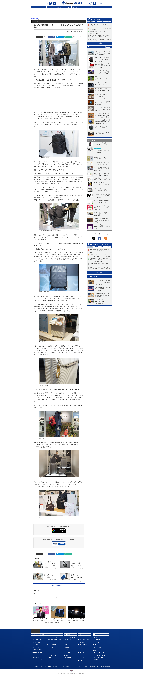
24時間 (96, 21)
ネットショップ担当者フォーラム (54, 639)
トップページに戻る (59, 598)
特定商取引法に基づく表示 (106, 666)
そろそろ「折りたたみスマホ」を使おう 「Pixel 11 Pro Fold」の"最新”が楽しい (58, 620)
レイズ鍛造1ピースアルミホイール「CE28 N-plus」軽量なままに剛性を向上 (102, 53)
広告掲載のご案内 (56, 666)
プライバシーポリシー (77, 666)
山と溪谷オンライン (69, 650)
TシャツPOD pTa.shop (99, 652)
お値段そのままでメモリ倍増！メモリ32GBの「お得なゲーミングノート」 (102, 65)
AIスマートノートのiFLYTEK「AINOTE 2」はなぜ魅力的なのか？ (102, 109)
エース (35, 593)
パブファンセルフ (98, 647)
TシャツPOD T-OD (69, 642)
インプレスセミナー (51, 644)
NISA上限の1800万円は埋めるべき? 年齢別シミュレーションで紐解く (102, 288)
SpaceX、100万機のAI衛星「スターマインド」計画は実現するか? (76, 620)
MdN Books (82, 652)
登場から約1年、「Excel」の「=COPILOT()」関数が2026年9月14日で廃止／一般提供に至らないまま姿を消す (100, 269)
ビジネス (59, 7)
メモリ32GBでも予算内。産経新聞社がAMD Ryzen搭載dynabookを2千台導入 (102, 121)
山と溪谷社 (66, 647)
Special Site (93, 47)
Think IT (35, 637)
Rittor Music (67, 634)
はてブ (61, 36)
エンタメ (75, 7)
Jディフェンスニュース (85, 639)
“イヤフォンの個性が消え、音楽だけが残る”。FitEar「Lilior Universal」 (102, 96)
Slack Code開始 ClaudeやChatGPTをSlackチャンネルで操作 (102, 226)
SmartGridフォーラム (52, 637)
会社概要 (86, 666)
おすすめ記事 (93, 276)
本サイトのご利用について (37, 666)
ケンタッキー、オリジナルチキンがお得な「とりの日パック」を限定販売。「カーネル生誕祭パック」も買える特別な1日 (100, 260)
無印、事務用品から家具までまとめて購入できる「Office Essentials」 (101, 214)
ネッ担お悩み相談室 (37, 649)
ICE (94, 634)
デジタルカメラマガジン (38, 655)
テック (50, 7)
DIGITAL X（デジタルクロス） (54, 647)
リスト (45, 36)
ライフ (67, 7)
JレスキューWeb (83, 644)
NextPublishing (50, 657)
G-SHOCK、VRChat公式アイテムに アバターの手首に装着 (102, 184)
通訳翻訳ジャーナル (84, 642)
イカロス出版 (82, 634)
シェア (52, 36)
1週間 (102, 21)
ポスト (40, 36)
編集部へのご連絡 (66, 666)
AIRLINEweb (83, 637)
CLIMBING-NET (68, 652)
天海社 (95, 637)
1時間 (90, 21)
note (69, 36)
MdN (80, 649)
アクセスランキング (95, 19)
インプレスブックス (51, 655)
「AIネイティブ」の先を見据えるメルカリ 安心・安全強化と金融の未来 (102, 282)
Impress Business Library (52, 642)
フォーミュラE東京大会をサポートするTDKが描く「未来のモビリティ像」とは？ (102, 72)
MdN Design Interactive (85, 655)
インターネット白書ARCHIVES (40, 660)
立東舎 (66, 644)
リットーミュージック (70, 637)
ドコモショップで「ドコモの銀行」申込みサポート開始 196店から (101, 207)
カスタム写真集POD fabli (100, 655)
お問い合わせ (48, 666)
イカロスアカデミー (84, 647)
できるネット (36, 657)
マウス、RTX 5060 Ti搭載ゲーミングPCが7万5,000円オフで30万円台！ (102, 59)
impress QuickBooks (98, 642)
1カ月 (108, 21)
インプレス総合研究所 (38, 642)
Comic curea (97, 639)
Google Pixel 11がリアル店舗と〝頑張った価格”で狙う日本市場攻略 (102, 295)
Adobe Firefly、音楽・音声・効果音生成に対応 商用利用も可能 (101, 220)
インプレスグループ (93, 666)
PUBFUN (95, 644)
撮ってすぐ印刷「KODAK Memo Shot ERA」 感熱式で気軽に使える (102, 301)
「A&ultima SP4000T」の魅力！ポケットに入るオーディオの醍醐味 (102, 102)
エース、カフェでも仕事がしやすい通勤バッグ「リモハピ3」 (49, 576)
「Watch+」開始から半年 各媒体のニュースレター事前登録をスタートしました (102, 196)
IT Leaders (35, 644)
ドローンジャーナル (37, 647)
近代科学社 (66, 655)
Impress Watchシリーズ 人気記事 (99, 244)
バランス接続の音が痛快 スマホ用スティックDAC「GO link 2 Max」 (101, 152)
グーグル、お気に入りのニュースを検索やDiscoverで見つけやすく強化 (101, 168)
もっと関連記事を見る (58, 585)
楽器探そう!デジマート (70, 639)
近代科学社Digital (69, 657)
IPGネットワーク (97, 650)
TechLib (81, 660)
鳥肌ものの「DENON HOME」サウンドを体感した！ (102, 78)
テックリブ (81, 657)
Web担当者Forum (37, 639)
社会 (92, 7)
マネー (84, 7)
